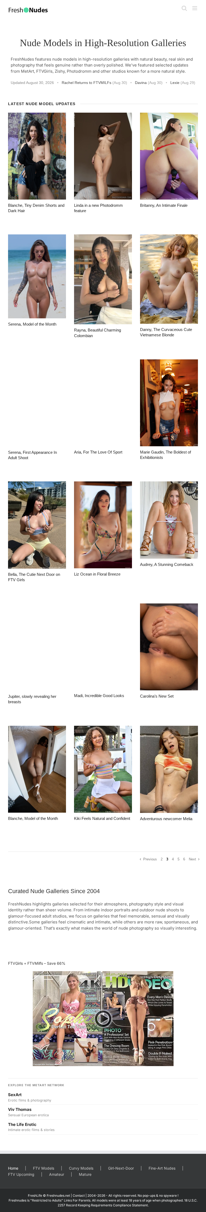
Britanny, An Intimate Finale (163, 205)
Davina (149, 82)
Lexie (182, 82)
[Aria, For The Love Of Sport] (103, 402)
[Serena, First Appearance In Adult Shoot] (37, 403)
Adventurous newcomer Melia (166, 818)
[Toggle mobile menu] (195, 8)
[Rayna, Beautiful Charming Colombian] (103, 279)
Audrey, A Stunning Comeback (166, 564)
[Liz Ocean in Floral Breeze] (103, 524)
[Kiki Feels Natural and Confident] (103, 769)
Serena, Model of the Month (32, 324)
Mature (85, 1174)
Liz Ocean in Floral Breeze (97, 574)
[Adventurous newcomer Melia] (169, 769)
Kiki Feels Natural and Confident (102, 818)
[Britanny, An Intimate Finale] (169, 156)
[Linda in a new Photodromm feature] (103, 156)
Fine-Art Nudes (162, 1168)
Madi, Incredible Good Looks (99, 695)
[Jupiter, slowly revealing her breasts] (37, 647)
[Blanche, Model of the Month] (37, 769)
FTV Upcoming (21, 1174)
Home (13, 1168)
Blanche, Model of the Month (33, 818)
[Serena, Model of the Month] (37, 276)
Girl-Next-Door (121, 1168)
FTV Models (43, 1168)
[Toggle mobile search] (184, 8)
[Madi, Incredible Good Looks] (103, 646)
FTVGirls (44, 71)
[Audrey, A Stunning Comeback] (169, 520)
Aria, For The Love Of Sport (98, 452)
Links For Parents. (77, 1200)
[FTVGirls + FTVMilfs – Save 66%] (103, 1018)
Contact (79, 1195)
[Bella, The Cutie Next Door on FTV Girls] (37, 525)
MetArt (27, 71)
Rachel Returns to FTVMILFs (94, 82)
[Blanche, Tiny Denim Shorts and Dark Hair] (37, 156)
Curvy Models (81, 1168)
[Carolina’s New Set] (169, 646)
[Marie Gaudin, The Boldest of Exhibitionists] (169, 402)
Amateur (56, 1174)
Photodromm (79, 71)
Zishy (60, 71)
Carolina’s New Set (157, 696)
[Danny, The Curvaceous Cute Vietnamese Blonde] (169, 279)
